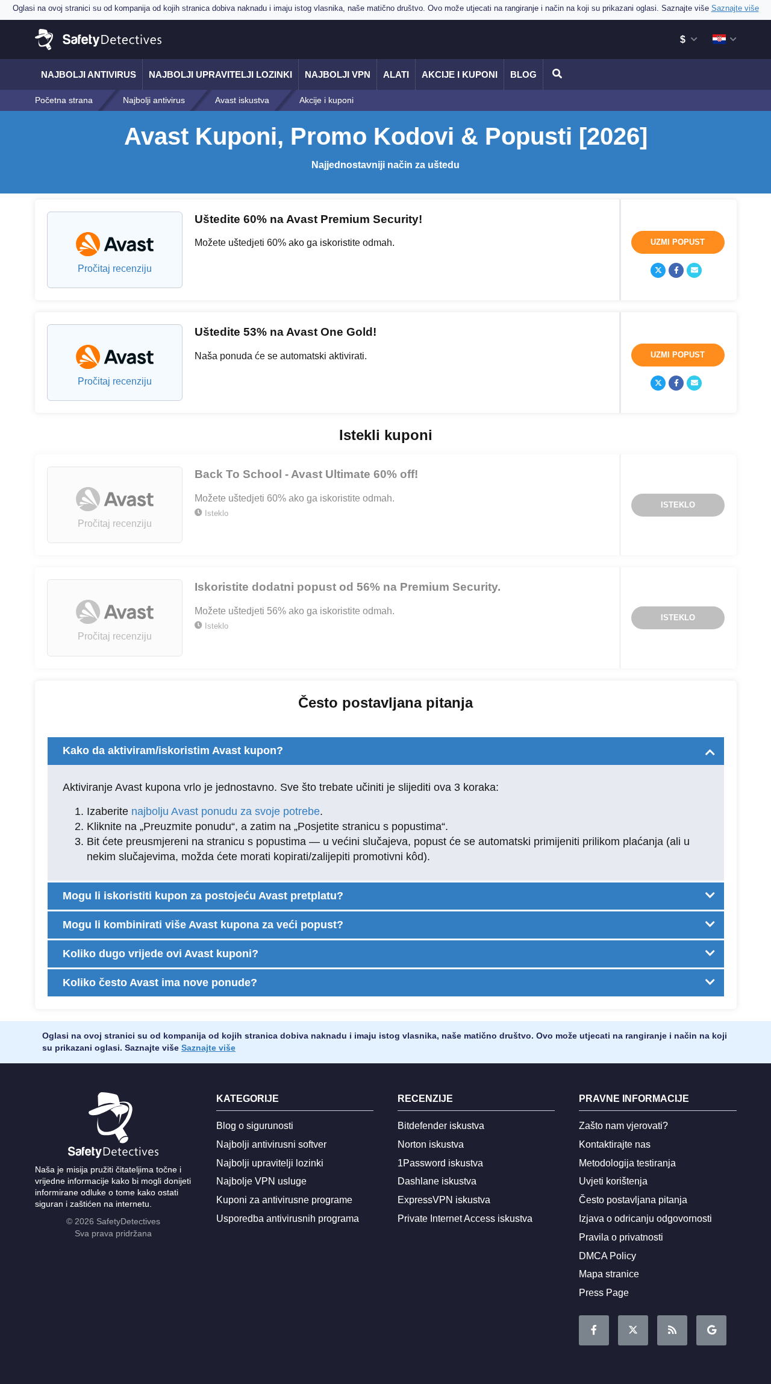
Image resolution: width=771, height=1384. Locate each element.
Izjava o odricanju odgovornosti (645, 1218)
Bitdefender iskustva (441, 1126)
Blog (523, 74)
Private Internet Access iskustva (465, 1218)
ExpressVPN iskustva (444, 1200)
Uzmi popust (678, 242)
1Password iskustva (440, 1163)
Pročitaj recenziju (115, 268)
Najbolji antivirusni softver (271, 1144)
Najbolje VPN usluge (261, 1181)
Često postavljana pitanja (633, 1200)
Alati (396, 74)
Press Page (604, 1293)
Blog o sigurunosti (254, 1126)
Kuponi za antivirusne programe (284, 1200)
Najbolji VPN (337, 74)
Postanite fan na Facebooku (594, 1330)
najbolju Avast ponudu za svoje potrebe (225, 811)
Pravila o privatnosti (621, 1237)
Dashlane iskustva (437, 1181)
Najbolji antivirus (88, 74)
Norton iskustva (431, 1144)
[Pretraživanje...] (555, 74)
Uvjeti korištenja (613, 1181)
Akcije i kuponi (460, 74)
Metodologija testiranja (627, 1163)
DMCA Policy (607, 1256)
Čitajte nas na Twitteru (633, 1330)
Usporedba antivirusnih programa (287, 1218)
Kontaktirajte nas (615, 1144)
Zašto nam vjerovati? (623, 1126)
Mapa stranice (609, 1274)
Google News (711, 1330)
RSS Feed (672, 1330)
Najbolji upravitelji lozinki (220, 74)
